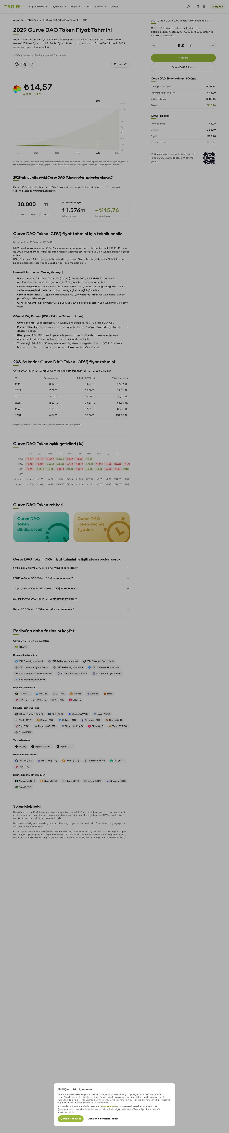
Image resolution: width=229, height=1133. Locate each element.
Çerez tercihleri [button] (108, 1106)
